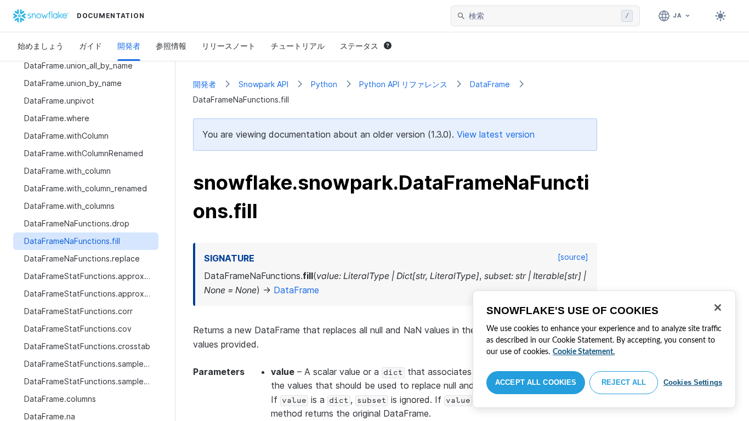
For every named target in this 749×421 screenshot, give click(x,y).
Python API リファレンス (403, 84)
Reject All (624, 382)
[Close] (718, 307)
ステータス (359, 45)
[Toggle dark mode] (720, 16)
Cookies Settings (692, 382)
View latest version (496, 134)
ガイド (90, 45)
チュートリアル (298, 45)
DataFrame (490, 84)
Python (324, 84)
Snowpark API (263, 84)
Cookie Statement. (584, 352)
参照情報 (171, 45)
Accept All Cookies (535, 382)
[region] (604, 349)
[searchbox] (543, 16)
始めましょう (41, 45)
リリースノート (229, 45)
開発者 (128, 45)
